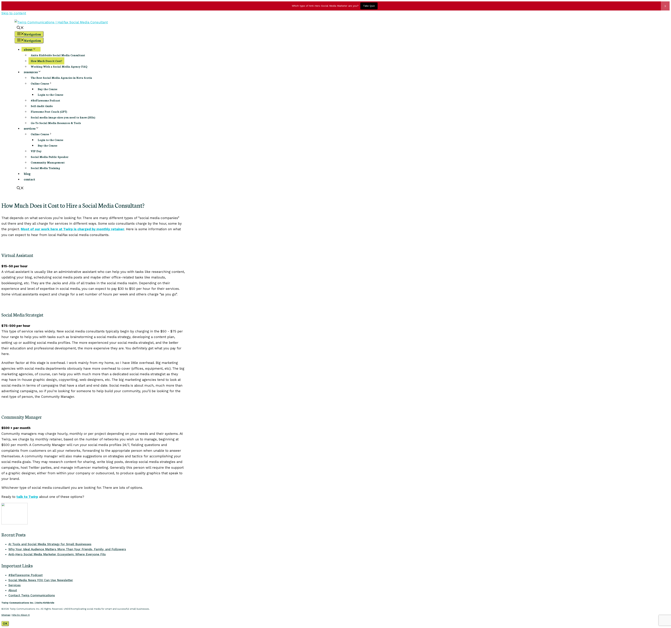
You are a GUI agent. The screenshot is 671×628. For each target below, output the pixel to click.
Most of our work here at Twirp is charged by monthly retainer (72, 229)
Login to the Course (50, 94)
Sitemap (5, 615)
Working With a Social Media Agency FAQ (59, 66)
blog (27, 173)
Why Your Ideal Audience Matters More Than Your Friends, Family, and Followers (67, 549)
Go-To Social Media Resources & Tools (56, 123)
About (12, 590)
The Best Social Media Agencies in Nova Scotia (61, 77)
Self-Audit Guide (42, 106)
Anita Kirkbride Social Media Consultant (58, 55)
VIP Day (36, 151)
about (28, 49)
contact (29, 179)
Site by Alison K (21, 615)
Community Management (48, 162)
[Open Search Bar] (20, 28)
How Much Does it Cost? (46, 61)
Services (14, 585)
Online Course (40, 83)
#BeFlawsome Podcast (45, 100)
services (29, 128)
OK (5, 624)
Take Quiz (369, 5)
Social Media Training (45, 168)
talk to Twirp (27, 497)
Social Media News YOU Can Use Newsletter (40, 580)
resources (31, 72)
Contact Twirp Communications (31, 595)
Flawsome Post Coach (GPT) (49, 111)
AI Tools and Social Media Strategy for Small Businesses (49, 544)
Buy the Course (47, 89)
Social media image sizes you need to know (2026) (63, 117)
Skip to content (13, 13)
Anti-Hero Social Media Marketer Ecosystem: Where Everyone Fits (57, 554)
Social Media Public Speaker (49, 157)
